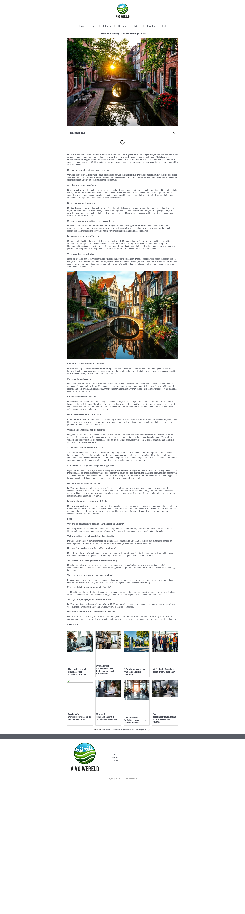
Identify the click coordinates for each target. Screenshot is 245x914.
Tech (164, 26)
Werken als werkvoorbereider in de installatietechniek (79, 716)
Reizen (137, 26)
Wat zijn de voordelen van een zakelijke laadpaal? (134, 671)
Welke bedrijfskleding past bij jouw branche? (164, 670)
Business (122, 26)
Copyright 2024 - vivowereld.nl (122, 778)
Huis (94, 26)
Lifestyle (107, 26)
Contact (114, 757)
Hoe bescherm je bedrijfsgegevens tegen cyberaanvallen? (135, 720)
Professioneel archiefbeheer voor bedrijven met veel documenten (105, 670)
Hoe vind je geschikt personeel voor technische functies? (77, 671)
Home (82, 26)
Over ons (115, 760)
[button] (174, 133)
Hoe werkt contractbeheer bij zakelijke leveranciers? (107, 716)
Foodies (151, 26)
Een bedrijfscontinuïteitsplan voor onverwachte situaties (164, 718)
